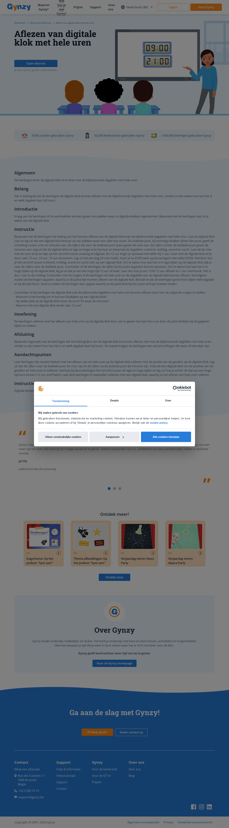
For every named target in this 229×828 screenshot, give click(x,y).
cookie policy (159, 422)
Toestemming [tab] (60, 400)
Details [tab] (114, 400)
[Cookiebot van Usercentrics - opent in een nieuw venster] (175, 388)
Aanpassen (113, 436)
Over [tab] (168, 400)
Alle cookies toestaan (166, 436)
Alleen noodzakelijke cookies (63, 436)
